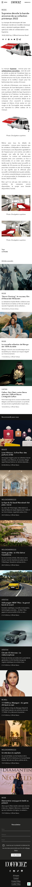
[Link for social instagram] (14, 871)
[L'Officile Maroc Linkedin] (22, 871)
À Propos (16, 875)
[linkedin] (11, 39)
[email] (3, 39)
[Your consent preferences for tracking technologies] (29, 884)
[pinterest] (8, 39)
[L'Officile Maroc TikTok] (18, 871)
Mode (4, 10)
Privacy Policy (15, 881)
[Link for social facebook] (10, 871)
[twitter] (14, 39)
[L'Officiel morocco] (16, 2)
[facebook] (5, 39)
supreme (5, 252)
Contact (16, 878)
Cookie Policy (15, 884)
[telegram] (20, 39)
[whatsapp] (17, 39)
